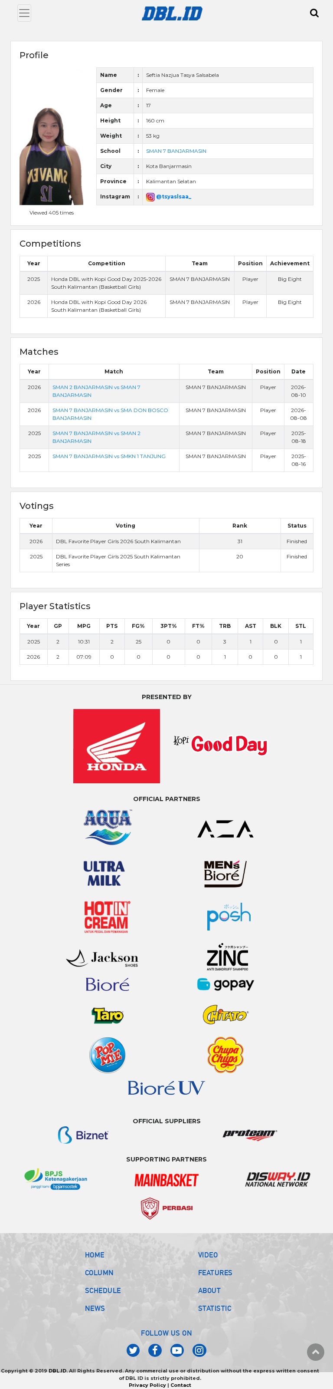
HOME (94, 1254)
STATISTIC (215, 1308)
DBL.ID (57, 1371)
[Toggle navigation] (24, 13)
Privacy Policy (147, 1385)
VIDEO (208, 1254)
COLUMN (99, 1272)
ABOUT (209, 1290)
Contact (180, 1385)
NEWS (95, 1308)
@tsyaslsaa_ (173, 196)
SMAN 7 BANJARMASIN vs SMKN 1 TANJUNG (109, 456)
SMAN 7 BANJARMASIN (176, 151)
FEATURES (215, 1272)
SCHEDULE (103, 1290)
